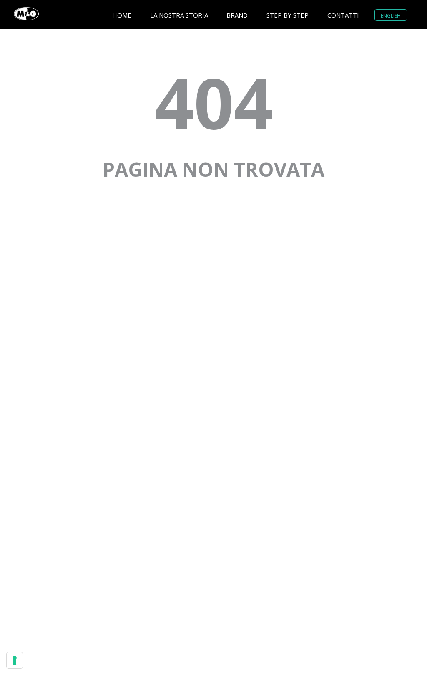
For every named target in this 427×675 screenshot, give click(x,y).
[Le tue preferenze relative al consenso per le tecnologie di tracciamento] (15, 660)
